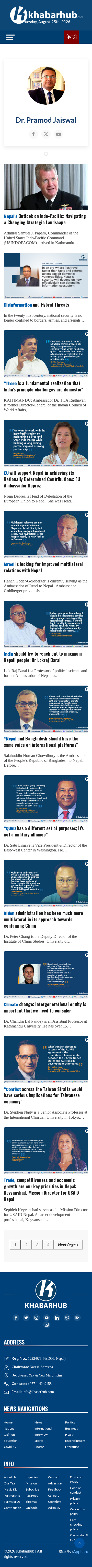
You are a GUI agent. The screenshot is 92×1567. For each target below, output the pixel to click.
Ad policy (54, 1508)
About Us (10, 1477)
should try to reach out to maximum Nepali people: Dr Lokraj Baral (43, 656)
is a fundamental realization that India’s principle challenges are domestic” (43, 386)
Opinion (9, 1434)
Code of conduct (75, 1490)
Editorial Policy (76, 1479)
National (9, 1428)
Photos (39, 1447)
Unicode (32, 1508)
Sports (38, 1441)
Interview (41, 1434)
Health (69, 1434)
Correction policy (77, 1511)
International (43, 1428)
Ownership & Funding (79, 1537)
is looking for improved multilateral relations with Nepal (43, 567)
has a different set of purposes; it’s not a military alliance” (44, 831)
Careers (53, 1495)
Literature (72, 1447)
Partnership (12, 1495)
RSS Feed (32, 1495)
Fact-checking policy (76, 1524)
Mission (31, 1483)
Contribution (12, 1508)
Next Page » (68, 1244)
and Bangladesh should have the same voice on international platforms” (41, 741)
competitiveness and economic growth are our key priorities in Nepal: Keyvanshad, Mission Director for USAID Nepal (41, 1189)
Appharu (80, 1551)
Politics (70, 1422)
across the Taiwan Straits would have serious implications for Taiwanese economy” (43, 1095)
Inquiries (32, 1477)
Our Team (11, 1483)
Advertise (55, 1483)
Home (8, 1422)
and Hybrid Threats (36, 304)
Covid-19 (10, 1447)
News (38, 1422)
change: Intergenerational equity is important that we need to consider (45, 1007)
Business (71, 1428)
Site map (31, 1501)
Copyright (54, 1501)
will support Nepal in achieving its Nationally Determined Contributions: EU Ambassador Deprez (42, 479)
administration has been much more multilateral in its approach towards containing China (43, 919)
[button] (79, 1543)
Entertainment (75, 1441)
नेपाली (71, 37)
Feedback (54, 1489)
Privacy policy (75, 1501)
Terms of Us (12, 1501)
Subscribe (32, 1489)
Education (11, 1441)
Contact (53, 1477)
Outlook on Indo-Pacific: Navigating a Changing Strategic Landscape (45, 219)
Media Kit (10, 1489)
